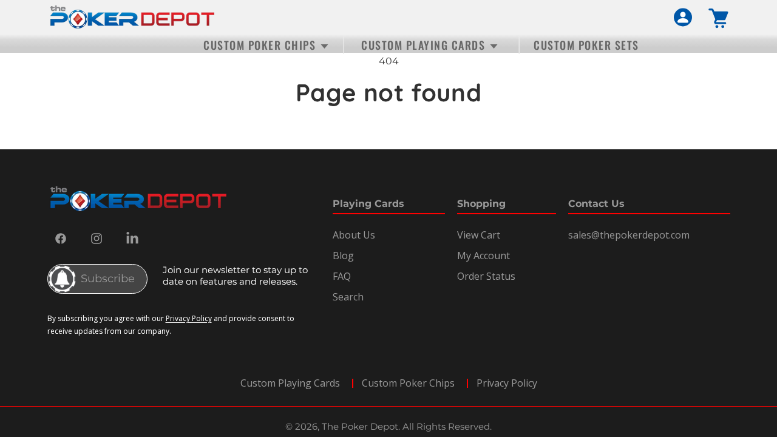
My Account (483, 255)
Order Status (486, 276)
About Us (354, 235)
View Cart (478, 235)
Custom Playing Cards (290, 383)
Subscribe (108, 278)
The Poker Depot (360, 426)
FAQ (342, 276)
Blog (343, 255)
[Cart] (719, 18)
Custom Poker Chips (408, 383)
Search (348, 296)
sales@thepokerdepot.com (629, 235)
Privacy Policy (189, 318)
